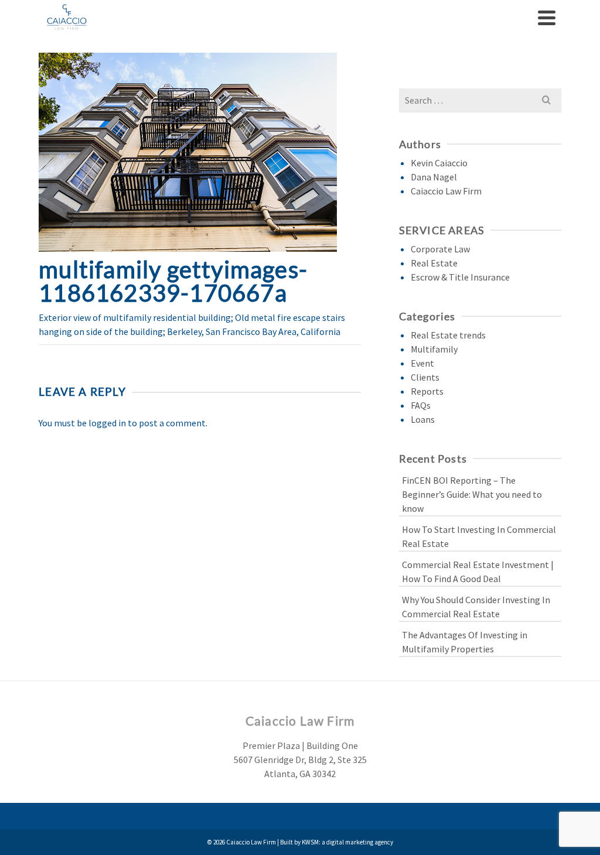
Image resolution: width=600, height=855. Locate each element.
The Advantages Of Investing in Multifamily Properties (464, 642)
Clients (425, 377)
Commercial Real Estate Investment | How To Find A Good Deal (478, 571)
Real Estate (434, 263)
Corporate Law (440, 249)
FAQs (421, 405)
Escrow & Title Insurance (460, 277)
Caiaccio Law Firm (446, 191)
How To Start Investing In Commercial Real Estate (479, 536)
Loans (423, 419)
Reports (427, 391)
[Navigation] (546, 17)
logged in (107, 423)
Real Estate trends (448, 335)
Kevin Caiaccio (439, 163)
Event (422, 363)
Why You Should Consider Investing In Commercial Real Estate (476, 607)
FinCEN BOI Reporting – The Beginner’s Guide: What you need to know (472, 494)
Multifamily (434, 349)
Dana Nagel (434, 177)
